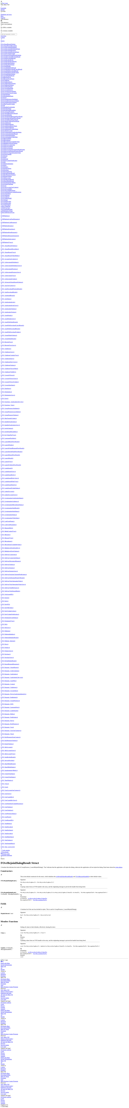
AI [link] (1, 968)
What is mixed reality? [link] (7, 991)
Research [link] (3, 974)
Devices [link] (3, 996)
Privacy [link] (3, 1006)
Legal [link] (2, 1004)
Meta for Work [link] (5, 982)
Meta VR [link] (3, 966)
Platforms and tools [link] (6, 993)
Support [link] (3, 1009)
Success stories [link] (5, 998)
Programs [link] (3, 984)
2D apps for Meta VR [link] (7, 995)
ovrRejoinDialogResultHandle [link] (64, 876)
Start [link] (2, 985)
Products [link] (3, 976)
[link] (4, 3)
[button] (64, 1)
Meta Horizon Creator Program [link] (9, 987)
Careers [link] (3, 972)
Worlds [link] (3, 969)
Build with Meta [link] (5, 963)
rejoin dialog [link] (118, 867)
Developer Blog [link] (5, 979)
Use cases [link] (3, 999)
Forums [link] (3, 1007)
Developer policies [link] (6, 1002)
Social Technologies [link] (6, 965)
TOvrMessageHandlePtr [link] (82, 876)
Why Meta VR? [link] (5, 990)
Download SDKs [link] (5, 980)
